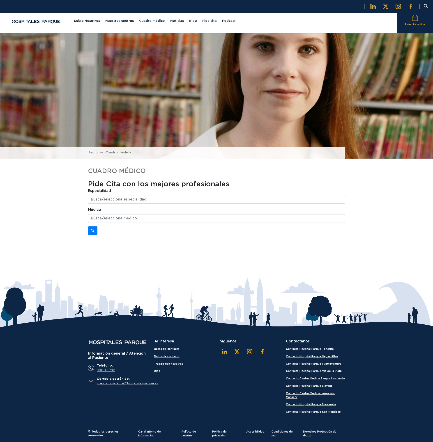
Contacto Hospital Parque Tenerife (310, 349)
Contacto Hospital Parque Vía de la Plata (314, 371)
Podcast (229, 21)
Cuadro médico (152, 21)
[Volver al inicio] (36, 22)
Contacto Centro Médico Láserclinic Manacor (310, 395)
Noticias (177, 21)
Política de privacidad (219, 433)
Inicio (93, 152)
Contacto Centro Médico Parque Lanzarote (315, 378)
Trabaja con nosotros (168, 363)
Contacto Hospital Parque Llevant (309, 386)
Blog (193, 21)
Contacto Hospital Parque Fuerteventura (313, 363)
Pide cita (209, 21)
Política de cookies (189, 433)
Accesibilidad (255, 431)
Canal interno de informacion (149, 433)
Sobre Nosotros (87, 21)
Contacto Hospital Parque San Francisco (313, 411)
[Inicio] (117, 342)
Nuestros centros (119, 21)
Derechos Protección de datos (319, 433)
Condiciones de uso (282, 433)
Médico (94, 210)
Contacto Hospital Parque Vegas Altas (312, 356)
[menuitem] (87, 21)
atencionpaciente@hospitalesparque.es (121, 383)
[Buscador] (426, 6)
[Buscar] (92, 230)
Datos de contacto (167, 349)
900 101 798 (106, 370)
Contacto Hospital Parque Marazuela (311, 404)
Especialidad (99, 191)
